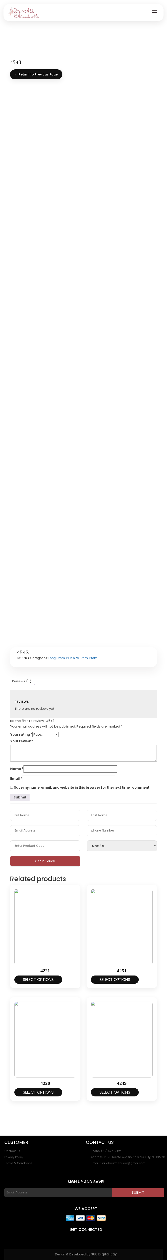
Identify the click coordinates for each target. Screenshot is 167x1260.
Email (16, 778)
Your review (21, 741)
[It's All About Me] (24, 12)
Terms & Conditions (18, 1163)
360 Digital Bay (104, 1254)
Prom (93, 658)
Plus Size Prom (77, 658)
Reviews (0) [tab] (21, 681)
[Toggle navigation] (154, 12)
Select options (38, 979)
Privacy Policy (13, 1157)
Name (16, 768)
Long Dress (56, 658)
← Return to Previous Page (36, 74)
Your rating (21, 734)
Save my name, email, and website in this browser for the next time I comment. (82, 787)
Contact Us (12, 1151)
